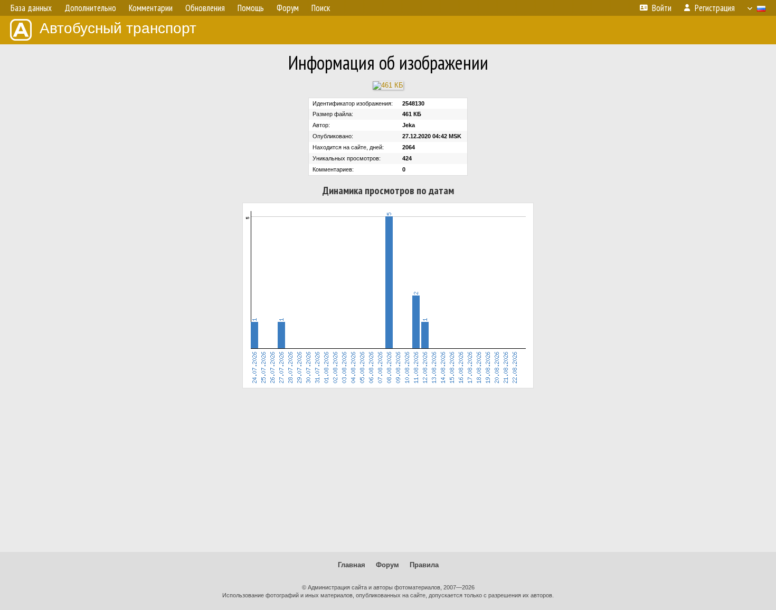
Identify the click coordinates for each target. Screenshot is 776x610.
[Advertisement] (388, 470)
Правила (424, 565)
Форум (387, 565)
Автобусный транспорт (118, 28)
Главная (351, 565)
